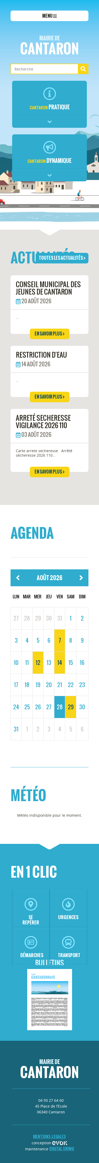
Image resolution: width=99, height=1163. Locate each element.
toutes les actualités (61, 258)
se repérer (30, 920)
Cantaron (49, 46)
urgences (68, 917)
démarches (31, 955)
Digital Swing (61, 1149)
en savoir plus (49, 333)
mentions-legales (49, 1136)
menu (47, 16)
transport (69, 955)
